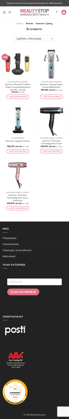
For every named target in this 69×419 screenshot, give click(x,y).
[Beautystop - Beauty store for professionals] (34, 12)
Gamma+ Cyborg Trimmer (17, 141)
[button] (4, 12)
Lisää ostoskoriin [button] (18, 97)
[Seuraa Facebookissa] (57, 12)
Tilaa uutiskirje (23, 292)
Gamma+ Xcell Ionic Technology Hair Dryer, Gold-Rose (17, 198)
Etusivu (20, 23)
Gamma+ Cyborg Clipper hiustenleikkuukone (51, 85)
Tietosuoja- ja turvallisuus (17, 250)
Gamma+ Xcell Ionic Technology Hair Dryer (51, 142)
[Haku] (10, 12)
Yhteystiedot (9, 238)
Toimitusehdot (11, 244)
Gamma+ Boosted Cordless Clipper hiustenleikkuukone (17, 85)
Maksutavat (9, 256)
